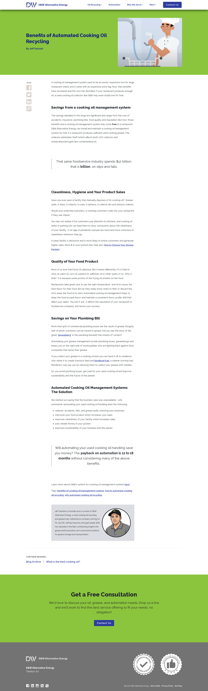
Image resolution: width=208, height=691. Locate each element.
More (152, 5)
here (127, 484)
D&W (53, 4)
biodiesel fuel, (102, 360)
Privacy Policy (167, 686)
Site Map (178, 686)
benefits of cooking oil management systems (80, 490)
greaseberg (64, 335)
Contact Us (172, 4)
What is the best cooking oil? (63, 561)
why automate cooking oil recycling (83, 495)
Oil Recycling (94, 5)
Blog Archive (33, 561)
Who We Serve (134, 5)
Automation (114, 5)
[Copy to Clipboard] (29, 109)
